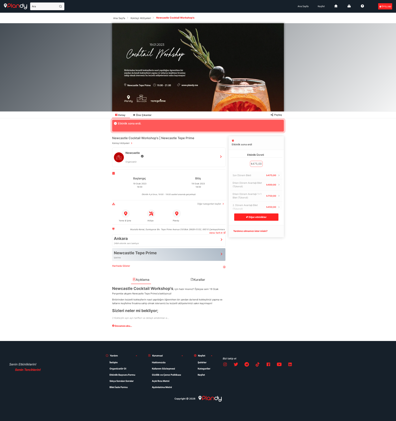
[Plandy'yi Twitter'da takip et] (236, 365)
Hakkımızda (159, 362)
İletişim (114, 362)
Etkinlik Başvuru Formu (122, 374)
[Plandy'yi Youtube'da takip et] (279, 365)
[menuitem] (303, 6)
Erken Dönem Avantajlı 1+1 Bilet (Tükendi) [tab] (254, 196)
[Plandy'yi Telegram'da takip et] (246, 365)
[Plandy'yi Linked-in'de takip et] (290, 365)
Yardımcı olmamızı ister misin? (250, 231)
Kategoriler (204, 368)
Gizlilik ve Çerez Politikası (166, 374)
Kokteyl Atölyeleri (141, 18)
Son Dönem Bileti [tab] (254, 175)
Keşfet (321, 6)
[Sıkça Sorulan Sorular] (362, 7)
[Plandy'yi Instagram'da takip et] (225, 365)
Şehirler (202, 362)
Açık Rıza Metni (160, 381)
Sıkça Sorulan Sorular (122, 381)
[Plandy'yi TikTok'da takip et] (257, 365)
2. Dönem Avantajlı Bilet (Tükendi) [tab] (254, 207)
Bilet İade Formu (119, 387)
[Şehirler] (335, 7)
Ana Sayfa (303, 6)
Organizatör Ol (118, 368)
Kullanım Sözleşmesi (163, 368)
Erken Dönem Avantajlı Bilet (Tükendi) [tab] (254, 184)
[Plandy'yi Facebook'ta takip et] (268, 365)
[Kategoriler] (349, 7)
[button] (169, 267)
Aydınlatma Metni (162, 387)
